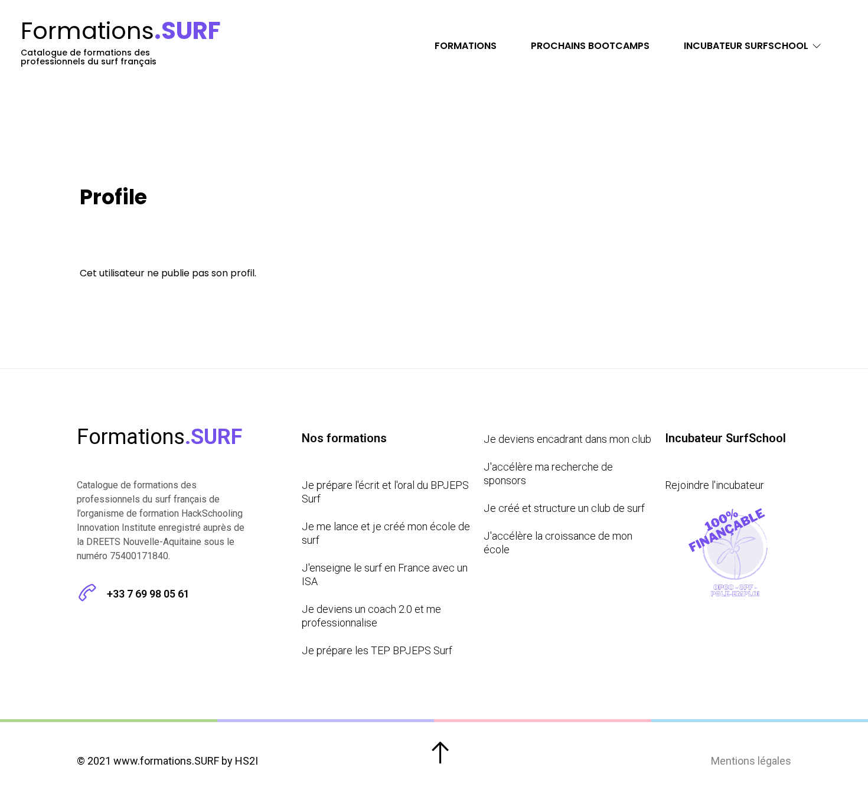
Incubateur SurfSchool (746, 46)
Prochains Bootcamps (590, 46)
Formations (466, 46)
